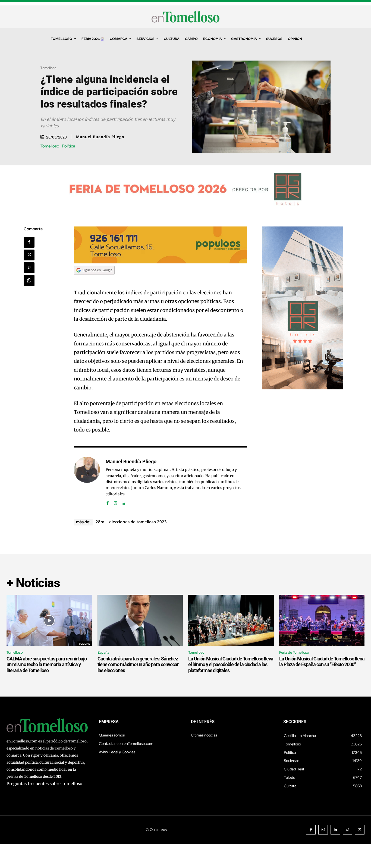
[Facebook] (29, 242)
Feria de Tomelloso (294, 652)
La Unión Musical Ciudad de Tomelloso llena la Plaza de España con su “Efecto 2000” (321, 661)
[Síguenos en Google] (94, 279)
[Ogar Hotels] (302, 388)
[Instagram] (116, 502)
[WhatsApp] (29, 280)
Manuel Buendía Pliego (100, 136)
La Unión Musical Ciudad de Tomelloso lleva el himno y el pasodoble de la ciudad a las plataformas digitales (230, 664)
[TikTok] (347, 829)
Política (68, 146)
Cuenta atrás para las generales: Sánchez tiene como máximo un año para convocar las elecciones (138, 664)
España (103, 652)
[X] (29, 255)
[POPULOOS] (160, 262)
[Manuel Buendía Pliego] (87, 481)
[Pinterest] (29, 267)
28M (100, 521)
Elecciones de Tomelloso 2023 (138, 521)
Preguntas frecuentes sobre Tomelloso (44, 783)
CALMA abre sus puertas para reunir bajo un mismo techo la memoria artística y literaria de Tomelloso (47, 664)
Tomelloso (48, 67)
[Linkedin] (123, 502)
